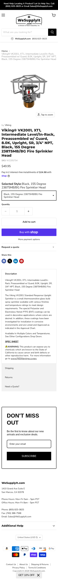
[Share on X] (9, 261)
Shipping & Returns (40, 564)
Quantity (6, 204)
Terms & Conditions (37, 567)
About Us (23, 564)
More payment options (29, 239)
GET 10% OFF (26, 575)
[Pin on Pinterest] (21, 261)
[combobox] (29, 196)
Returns (9, 377)
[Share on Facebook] (4, 261)
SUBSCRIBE (29, 456)
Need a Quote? (12, 386)
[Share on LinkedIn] (15, 261)
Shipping (9, 368)
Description (11, 273)
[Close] (38, 575)
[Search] (52, 32)
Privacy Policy (18, 567)
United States (27, 537)
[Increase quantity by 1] (28, 211)
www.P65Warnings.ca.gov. (24, 358)
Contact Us (11, 564)
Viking (8, 125)
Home (5, 51)
